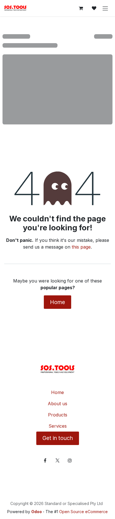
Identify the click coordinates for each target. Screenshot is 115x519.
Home (57, 302)
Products (57, 415)
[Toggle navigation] (105, 8)
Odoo (37, 511)
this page (81, 247)
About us (57, 403)
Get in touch (57, 438)
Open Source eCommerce (83, 511)
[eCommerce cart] (80, 8)
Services (58, 426)
